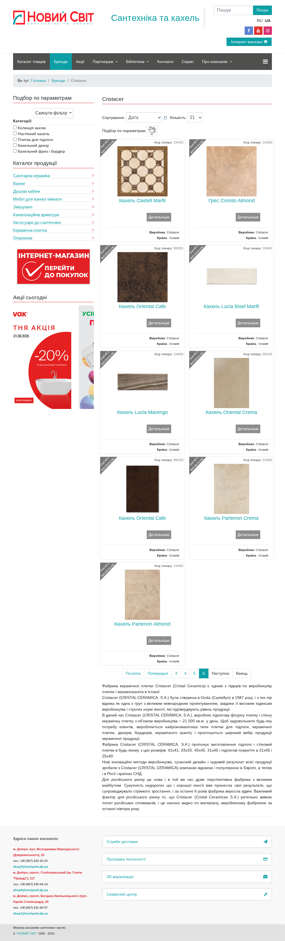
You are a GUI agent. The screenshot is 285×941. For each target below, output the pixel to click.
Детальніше (158, 217)
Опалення (22, 238)
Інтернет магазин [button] (247, 42)
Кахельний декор (33, 145)
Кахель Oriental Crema (231, 412)
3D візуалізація (120, 876)
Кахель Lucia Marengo (142, 412)
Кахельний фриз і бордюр (41, 151)
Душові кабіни (26, 191)
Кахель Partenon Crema (231, 518)
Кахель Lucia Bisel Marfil (231, 306)
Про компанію (215, 61)
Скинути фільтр (51, 113)
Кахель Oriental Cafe (142, 306)
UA (268, 20)
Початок (133, 673)
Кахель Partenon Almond (142, 624)
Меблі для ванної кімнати (37, 199)
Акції (80, 61)
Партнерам (103, 61)
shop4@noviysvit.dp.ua (30, 890)
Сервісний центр (122, 894)
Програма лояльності (126, 859)
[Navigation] (265, 61)
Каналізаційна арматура (36, 214)
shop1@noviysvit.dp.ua (30, 913)
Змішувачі (22, 206)
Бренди (61, 61)
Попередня (158, 673)
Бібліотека (135, 61)
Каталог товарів (31, 61)
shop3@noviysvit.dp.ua (30, 866)
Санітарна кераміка (31, 175)
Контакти (165, 61)
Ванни (19, 183)
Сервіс (188, 61)
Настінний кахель (34, 133)
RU (259, 20)
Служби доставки (122, 841)
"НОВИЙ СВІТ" (27, 933)
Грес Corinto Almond (231, 200)
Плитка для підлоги (35, 139)
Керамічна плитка (30, 230)
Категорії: (22, 121)
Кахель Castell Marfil (142, 200)
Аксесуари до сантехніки (37, 222)
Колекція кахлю (32, 128)
